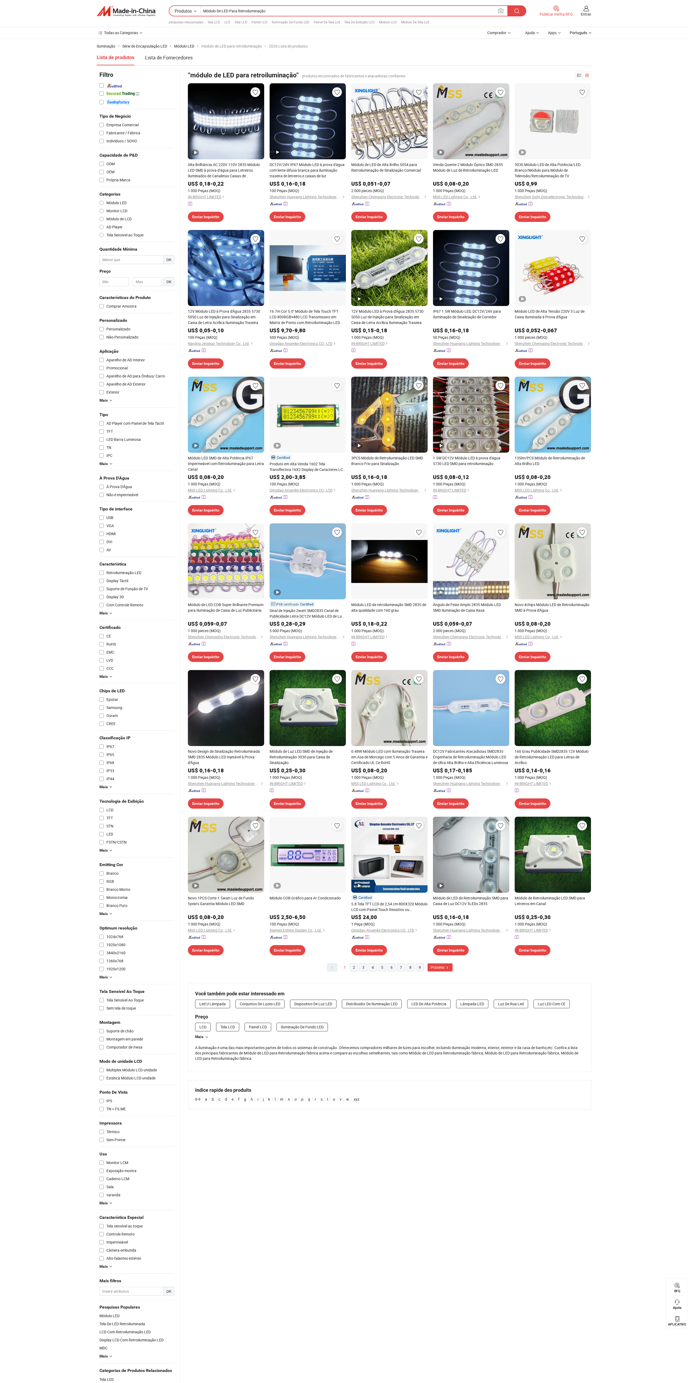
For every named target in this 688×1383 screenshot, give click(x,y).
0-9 (197, 1099)
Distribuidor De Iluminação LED (371, 1003)
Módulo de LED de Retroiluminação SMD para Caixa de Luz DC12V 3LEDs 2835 (470, 900)
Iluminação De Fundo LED (290, 22)
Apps (552, 32)
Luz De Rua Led (511, 1003)
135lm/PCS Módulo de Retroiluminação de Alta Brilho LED (550, 460)
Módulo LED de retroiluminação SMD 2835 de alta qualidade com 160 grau (388, 607)
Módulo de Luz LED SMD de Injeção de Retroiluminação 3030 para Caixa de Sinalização (301, 757)
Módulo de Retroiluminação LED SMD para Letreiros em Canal (550, 900)
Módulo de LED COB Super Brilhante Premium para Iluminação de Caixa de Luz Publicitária (225, 607)
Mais (199, 1037)
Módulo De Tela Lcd (415, 22)
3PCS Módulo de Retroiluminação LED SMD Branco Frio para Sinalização (387, 460)
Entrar (586, 14)
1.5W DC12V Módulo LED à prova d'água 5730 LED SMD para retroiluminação (466, 460)
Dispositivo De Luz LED (313, 1003)
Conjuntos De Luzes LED (260, 1003)
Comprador (496, 32)
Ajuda (530, 32)
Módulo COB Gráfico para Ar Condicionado (305, 898)
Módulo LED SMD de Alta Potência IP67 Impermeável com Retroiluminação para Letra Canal (226, 463)
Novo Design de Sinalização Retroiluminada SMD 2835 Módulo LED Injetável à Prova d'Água (224, 757)
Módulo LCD (388, 22)
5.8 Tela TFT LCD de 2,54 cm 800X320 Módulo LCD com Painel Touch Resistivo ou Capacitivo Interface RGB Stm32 (389, 906)
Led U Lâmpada (212, 1003)
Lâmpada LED (472, 1003)
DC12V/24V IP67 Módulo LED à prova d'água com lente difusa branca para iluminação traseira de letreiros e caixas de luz (307, 170)
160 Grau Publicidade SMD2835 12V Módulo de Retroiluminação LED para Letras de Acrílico (552, 757)
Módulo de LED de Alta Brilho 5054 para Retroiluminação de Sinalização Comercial (386, 167)
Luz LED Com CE (551, 1003)
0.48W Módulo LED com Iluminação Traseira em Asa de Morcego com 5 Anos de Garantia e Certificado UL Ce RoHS (389, 757)
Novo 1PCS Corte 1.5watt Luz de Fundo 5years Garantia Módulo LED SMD (221, 900)
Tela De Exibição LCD (359, 22)
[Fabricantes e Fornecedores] (126, 11)
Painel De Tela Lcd (327, 22)
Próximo (438, 967)
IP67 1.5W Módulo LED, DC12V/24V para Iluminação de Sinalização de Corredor (467, 314)
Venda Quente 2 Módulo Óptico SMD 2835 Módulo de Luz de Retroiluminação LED (468, 167)
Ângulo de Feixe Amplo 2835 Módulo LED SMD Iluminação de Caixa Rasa (467, 607)
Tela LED (106, 1379)
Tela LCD (213, 22)
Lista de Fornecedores (169, 57)
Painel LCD (259, 22)
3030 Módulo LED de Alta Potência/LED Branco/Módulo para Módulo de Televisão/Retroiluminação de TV (547, 170)
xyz (356, 1099)
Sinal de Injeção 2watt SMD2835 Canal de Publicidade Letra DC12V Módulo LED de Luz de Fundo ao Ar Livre (307, 613)
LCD (227, 22)
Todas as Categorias (121, 32)
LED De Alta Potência (428, 1003)
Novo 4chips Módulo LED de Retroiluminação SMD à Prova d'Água (552, 607)
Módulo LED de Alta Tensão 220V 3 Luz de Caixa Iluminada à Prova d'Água (550, 314)
